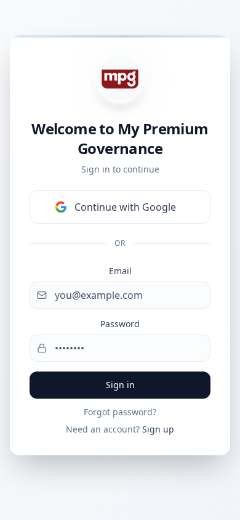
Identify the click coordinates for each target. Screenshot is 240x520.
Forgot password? (120, 412)
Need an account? (120, 429)
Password (120, 324)
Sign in (120, 385)
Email (120, 271)
